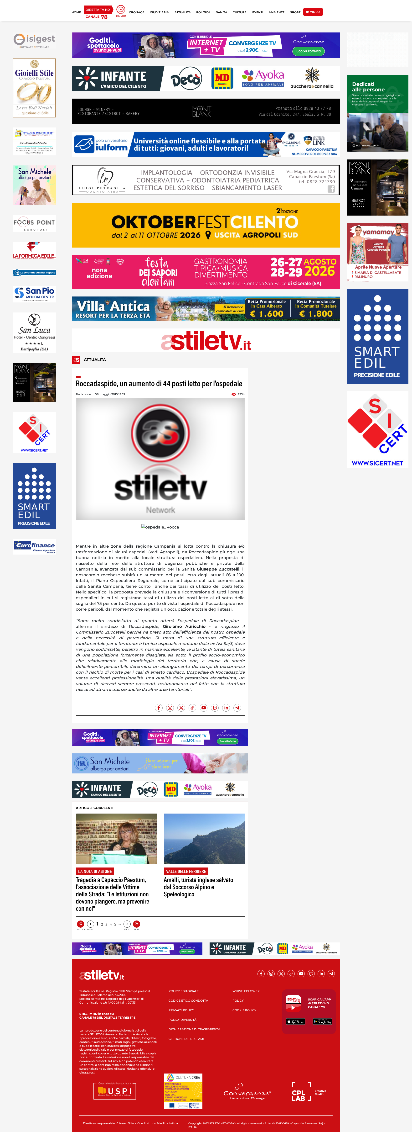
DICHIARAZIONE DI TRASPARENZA (194, 1029)
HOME (76, 12)
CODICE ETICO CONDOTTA (188, 1000)
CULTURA (240, 12)
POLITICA (203, 12)
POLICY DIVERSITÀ (182, 1019)
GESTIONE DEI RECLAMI (186, 1039)
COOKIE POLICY (244, 1010)
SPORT (295, 12)
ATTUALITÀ (183, 12)
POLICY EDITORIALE (184, 991)
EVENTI (257, 12)
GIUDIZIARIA (159, 12)
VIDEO (314, 12)
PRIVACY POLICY (181, 1010)
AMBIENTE (276, 12)
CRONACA (136, 12)
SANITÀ (221, 12)
